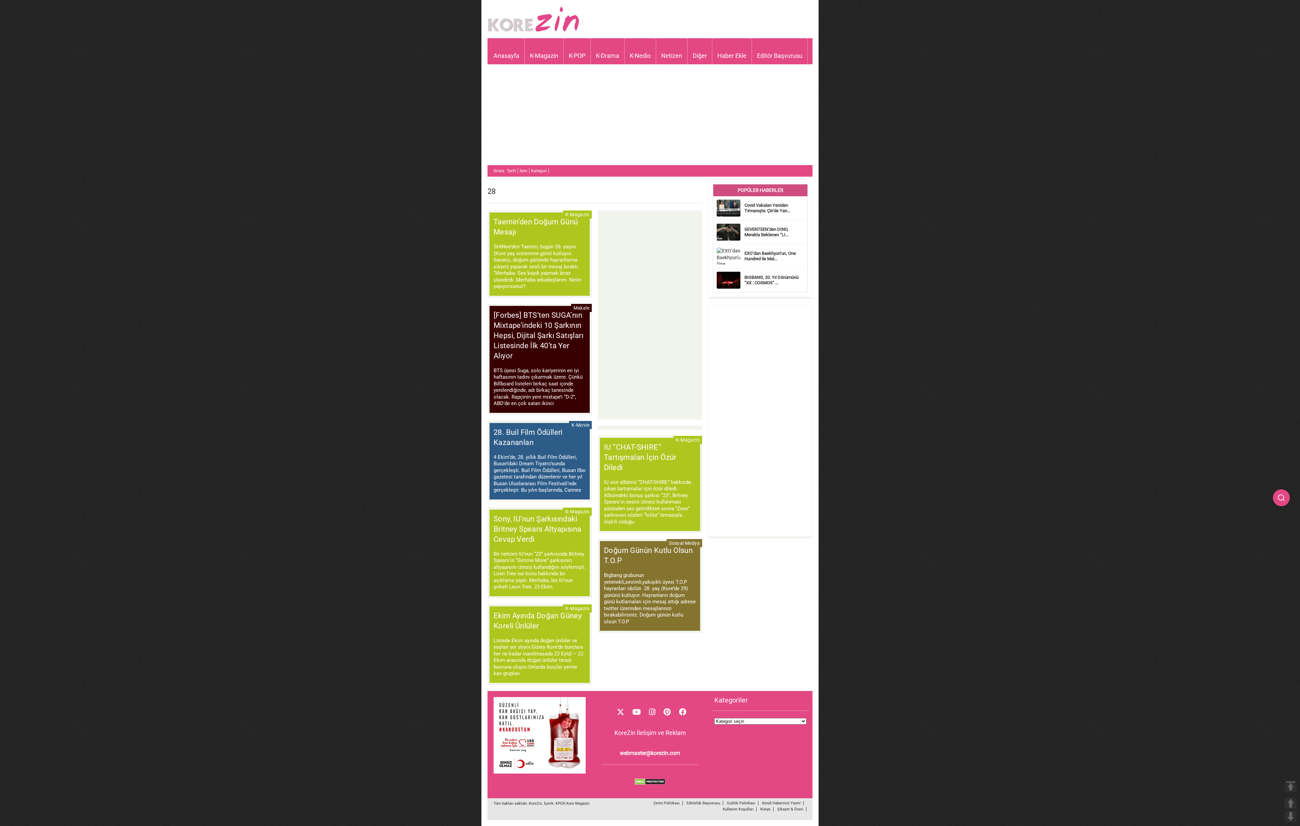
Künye (765, 809)
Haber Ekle (731, 55)
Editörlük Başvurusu (703, 803)
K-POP (577, 55)
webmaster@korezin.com (650, 753)
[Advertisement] (650, 117)
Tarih (511, 171)
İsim (523, 171)
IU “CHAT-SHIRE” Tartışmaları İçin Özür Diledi (640, 457)
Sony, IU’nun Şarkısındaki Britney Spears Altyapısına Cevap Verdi (537, 529)
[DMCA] (650, 783)
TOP (1291, 786)
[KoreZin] (534, 31)
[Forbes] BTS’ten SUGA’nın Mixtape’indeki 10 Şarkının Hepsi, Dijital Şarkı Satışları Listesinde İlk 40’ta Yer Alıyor (538, 335)
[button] (1281, 497)
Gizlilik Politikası (741, 803)
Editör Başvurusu (779, 55)
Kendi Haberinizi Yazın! (781, 803)
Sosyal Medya (684, 543)
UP (1291, 803)
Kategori (539, 171)
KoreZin (535, 803)
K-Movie (580, 425)
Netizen (671, 55)
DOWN (1291, 817)
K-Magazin (544, 55)
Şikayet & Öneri (790, 809)
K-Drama (607, 55)
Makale (581, 308)
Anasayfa (506, 55)
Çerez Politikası (666, 803)
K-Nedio (640, 55)
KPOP (560, 803)
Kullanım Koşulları (738, 809)
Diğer (700, 55)
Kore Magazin (577, 803)
